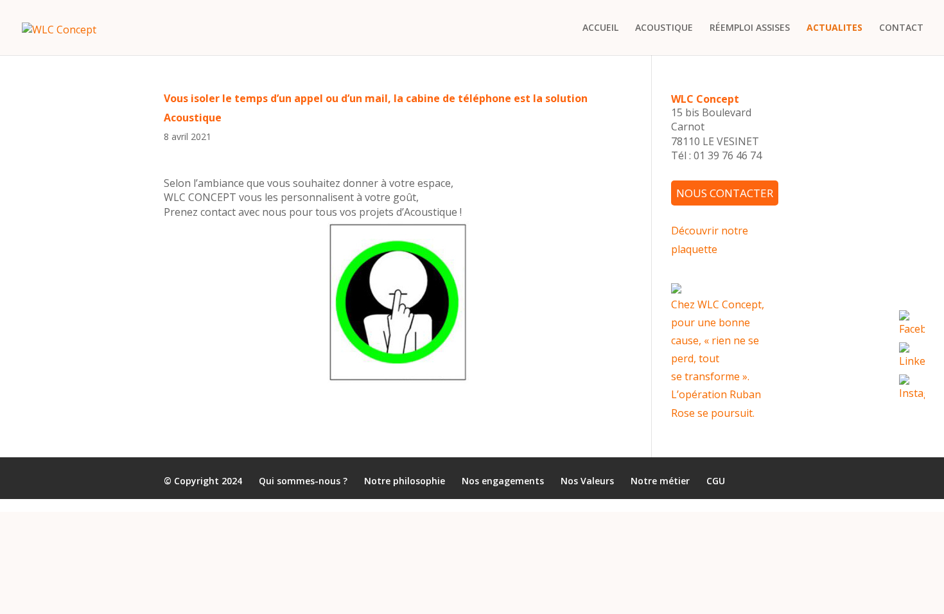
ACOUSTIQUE (664, 28)
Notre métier (660, 481)
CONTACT (901, 28)
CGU (715, 481)
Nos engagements (503, 481)
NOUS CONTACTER (724, 193)
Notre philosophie (404, 481)
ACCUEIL (600, 28)
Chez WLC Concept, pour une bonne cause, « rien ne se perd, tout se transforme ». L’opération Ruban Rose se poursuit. (717, 358)
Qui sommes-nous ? (303, 481)
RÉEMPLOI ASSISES (750, 28)
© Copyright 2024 (203, 481)
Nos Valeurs (587, 481)
